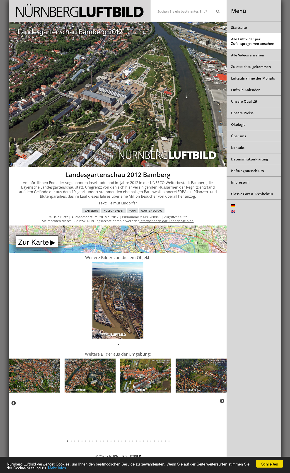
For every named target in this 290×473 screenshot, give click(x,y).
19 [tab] (132, 441)
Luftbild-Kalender (245, 89)
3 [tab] (74, 441)
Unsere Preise (242, 113)
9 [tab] (96, 441)
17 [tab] (125, 441)
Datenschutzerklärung (249, 159)
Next (222, 401)
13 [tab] (111, 441)
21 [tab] (140, 441)
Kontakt (237, 147)
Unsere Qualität (244, 101)
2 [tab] (71, 441)
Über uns (238, 136)
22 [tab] (143, 441)
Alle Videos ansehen (247, 55)
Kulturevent (113, 210)
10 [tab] (100, 441)
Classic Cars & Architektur (252, 194)
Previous (13, 403)
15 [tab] (118, 441)
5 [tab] (82, 441)
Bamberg (91, 210)
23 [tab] (147, 441)
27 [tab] (162, 441)
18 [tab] (129, 441)
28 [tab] (165, 441)
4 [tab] (78, 441)
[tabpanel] (117, 301)
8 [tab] (93, 441)
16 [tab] (122, 441)
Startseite (239, 27)
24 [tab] (151, 441)
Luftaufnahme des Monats (253, 78)
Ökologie (238, 124)
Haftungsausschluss (247, 170)
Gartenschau (151, 210)
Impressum (240, 182)
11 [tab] (104, 441)
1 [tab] (118, 344)
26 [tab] (158, 441)
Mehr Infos (57, 468)
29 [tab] (169, 441)
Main (132, 210)
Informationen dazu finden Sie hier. (167, 221)
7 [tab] (89, 441)
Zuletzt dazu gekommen (251, 66)
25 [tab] (154, 441)
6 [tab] (85, 441)
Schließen (269, 464)
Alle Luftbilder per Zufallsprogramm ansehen (252, 41)
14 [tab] (114, 441)
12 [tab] (107, 441)
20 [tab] (136, 441)
